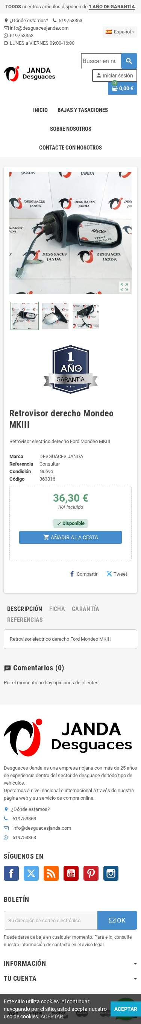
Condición (20, 471)
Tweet (120, 574)
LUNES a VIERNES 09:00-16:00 (41, 43)
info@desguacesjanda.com (38, 28)
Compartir (87, 574)
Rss (51, 873)
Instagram (110, 873)
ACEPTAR (52, 1016)
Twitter (31, 873)
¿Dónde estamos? (26, 20)
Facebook (11, 873)
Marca (16, 456)
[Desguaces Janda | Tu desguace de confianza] (30, 73)
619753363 (70, 20)
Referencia (21, 464)
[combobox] (109, 61)
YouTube (71, 873)
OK (120, 920)
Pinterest (91, 873)
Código (16, 479)
